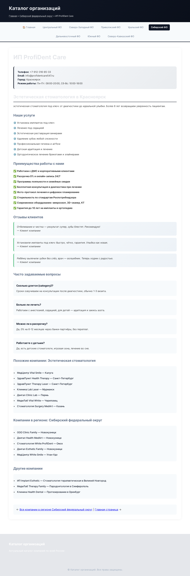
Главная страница (106, 509)
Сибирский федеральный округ (36, 16)
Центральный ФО (52, 27)
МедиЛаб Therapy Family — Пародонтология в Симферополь (52, 486)
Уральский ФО (136, 27)
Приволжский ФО (111, 27)
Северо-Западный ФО (81, 27)
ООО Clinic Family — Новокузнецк (36, 432)
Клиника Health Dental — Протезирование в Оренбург (48, 491)
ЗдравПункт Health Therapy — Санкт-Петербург (45, 378)
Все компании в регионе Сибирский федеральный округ (56, 509)
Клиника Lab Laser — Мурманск (35, 389)
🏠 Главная (29, 27)
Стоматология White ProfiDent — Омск (40, 443)
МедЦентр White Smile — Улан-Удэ (37, 454)
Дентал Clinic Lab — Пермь (33, 395)
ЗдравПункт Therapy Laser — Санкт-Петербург (44, 383)
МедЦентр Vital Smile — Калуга (35, 372)
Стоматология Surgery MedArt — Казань (41, 406)
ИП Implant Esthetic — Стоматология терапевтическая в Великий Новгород (61, 480)
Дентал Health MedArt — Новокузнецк (39, 437)
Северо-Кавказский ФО (121, 36)
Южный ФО (94, 36)
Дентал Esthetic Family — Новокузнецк (39, 448)
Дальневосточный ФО (68, 36)
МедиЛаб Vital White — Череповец (37, 400)
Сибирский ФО (159, 27)
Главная (13, 16)
